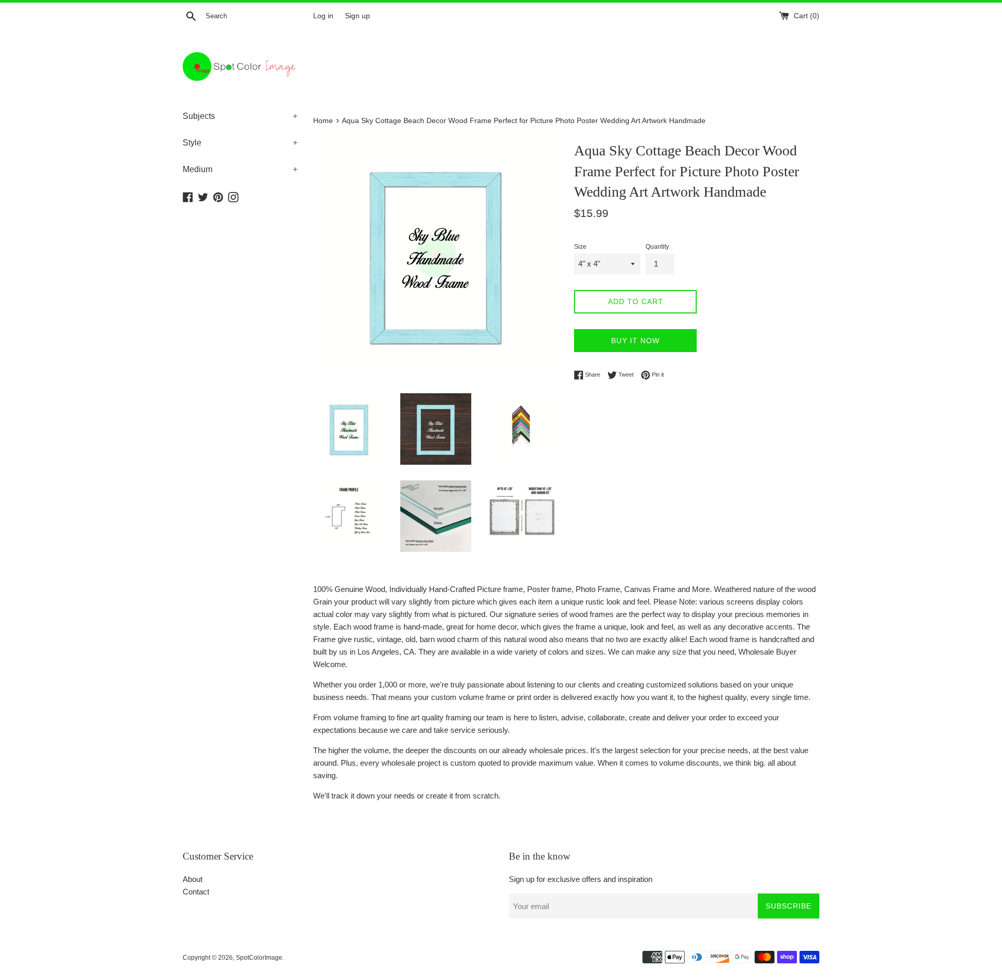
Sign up (357, 16)
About (192, 879)
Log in (323, 16)
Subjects (240, 116)
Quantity (657, 246)
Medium (240, 169)
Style (240, 142)
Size (580, 246)
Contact (196, 891)
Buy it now (635, 340)
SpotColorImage (259, 957)
